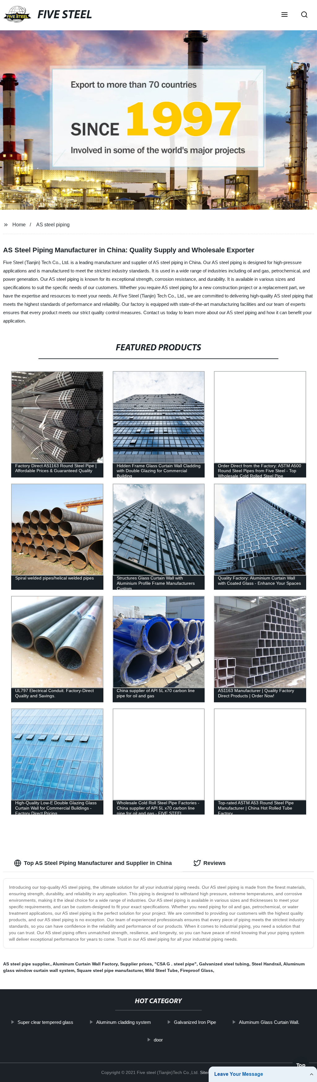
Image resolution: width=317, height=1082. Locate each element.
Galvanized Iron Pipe (195, 1022)
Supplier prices (136, 963)
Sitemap (208, 1072)
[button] (284, 15)
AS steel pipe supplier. (26, 963)
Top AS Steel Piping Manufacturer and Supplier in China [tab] (98, 863)
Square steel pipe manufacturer (110, 970)
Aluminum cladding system (123, 1022)
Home (19, 224)
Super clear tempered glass (45, 1022)
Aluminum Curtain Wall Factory (85, 963)
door (158, 1039)
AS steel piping (53, 224)
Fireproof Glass (196, 970)
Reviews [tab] (214, 863)
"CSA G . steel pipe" (175, 963)
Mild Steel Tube (161, 970)
